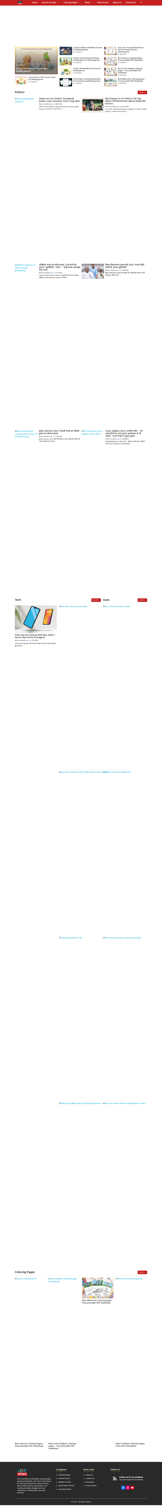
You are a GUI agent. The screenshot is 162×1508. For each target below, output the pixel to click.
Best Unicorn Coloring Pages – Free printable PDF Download (131, 59)
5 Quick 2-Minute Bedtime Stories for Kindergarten (87, 49)
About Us (117, 3)
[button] (141, 3)
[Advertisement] (81, 28)
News (87, 3)
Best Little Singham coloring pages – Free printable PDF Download (130, 71)
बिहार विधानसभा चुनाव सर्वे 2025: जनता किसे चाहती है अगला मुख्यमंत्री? (124, 266)
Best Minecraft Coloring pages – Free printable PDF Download (132, 80)
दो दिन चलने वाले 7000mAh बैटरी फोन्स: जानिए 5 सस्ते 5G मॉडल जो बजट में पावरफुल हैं (35, 636)
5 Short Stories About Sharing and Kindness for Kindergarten (86, 59)
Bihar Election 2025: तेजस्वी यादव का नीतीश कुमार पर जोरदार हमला (59, 432)
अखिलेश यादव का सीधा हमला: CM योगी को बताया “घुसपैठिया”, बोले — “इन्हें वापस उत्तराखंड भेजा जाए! (59, 267)
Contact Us (131, 3)
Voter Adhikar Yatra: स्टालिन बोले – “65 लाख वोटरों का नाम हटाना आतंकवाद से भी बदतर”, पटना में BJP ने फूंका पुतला (124, 434)
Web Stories (103, 3)
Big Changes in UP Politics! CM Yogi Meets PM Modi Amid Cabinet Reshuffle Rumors (125, 101)
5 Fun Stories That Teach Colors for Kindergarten (42, 78)
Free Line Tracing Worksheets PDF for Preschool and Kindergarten (131, 50)
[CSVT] (20, 3)
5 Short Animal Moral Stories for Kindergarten (87, 70)
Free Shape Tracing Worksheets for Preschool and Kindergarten (87, 80)
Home (34, 3)
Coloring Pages (70, 3)
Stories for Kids (49, 3)
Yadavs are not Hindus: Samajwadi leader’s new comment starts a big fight (59, 100)
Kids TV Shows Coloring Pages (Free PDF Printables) (130, 1445)
